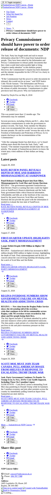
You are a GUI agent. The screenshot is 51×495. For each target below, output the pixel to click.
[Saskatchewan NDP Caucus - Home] (17, 6)
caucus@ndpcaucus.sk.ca (21, 474)
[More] (8, 23)
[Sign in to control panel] (12, 488)
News (9, 28)
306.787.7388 (16, 476)
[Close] (3, 427)
